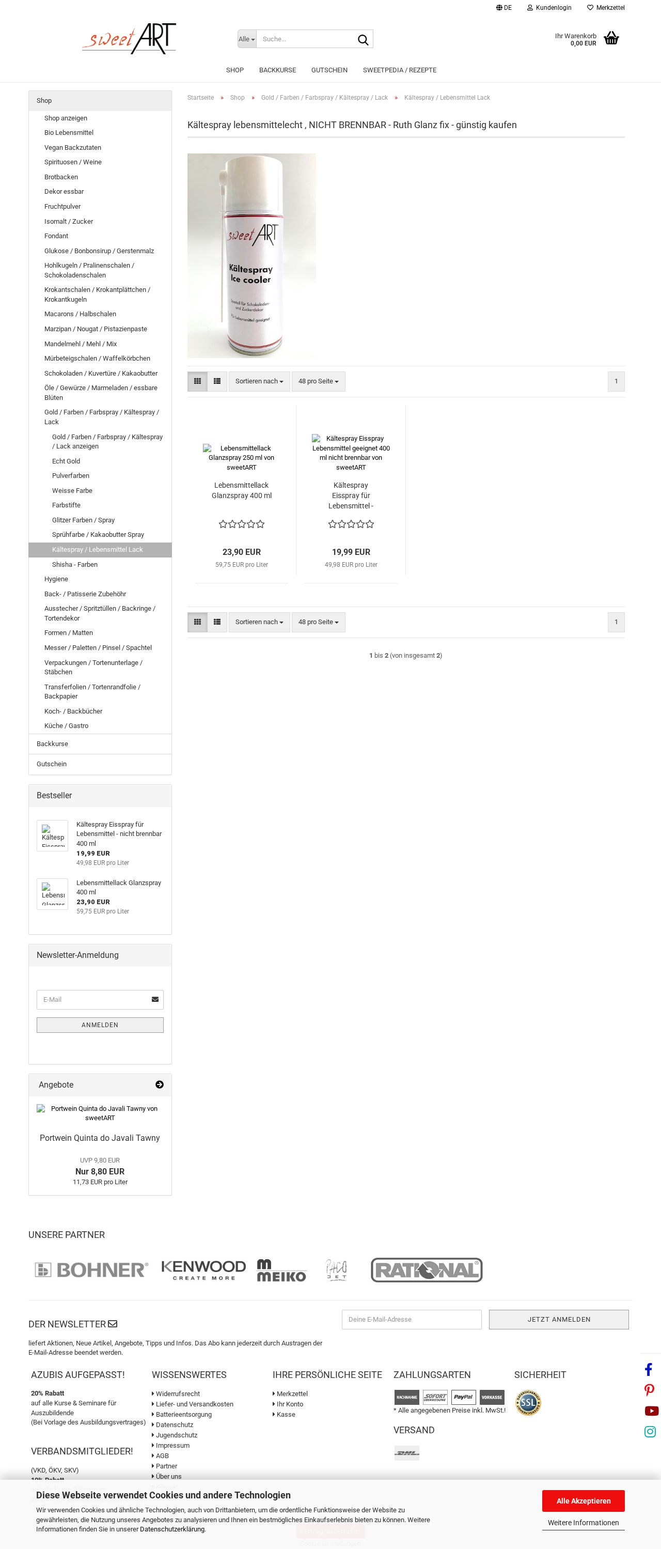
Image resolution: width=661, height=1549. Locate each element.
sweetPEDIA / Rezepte (399, 70)
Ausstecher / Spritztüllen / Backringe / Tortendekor (99, 613)
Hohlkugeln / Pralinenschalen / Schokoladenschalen (89, 270)
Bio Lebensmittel (68, 132)
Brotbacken (61, 177)
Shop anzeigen (65, 118)
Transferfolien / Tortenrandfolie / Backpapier (92, 692)
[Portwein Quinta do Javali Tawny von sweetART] (100, 1113)
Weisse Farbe (72, 490)
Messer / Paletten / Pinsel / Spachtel (98, 648)
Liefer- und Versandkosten (193, 1404)
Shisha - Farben (75, 564)
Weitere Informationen (583, 1523)
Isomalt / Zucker (68, 221)
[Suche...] (363, 39)
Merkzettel (609, 7)
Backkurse (277, 70)
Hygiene (56, 579)
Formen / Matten (68, 633)
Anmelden (100, 1025)
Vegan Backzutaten (72, 147)
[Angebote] (159, 1085)
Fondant (56, 236)
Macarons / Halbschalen (80, 314)
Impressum (172, 1445)
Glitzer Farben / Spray (83, 520)
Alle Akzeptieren (584, 1501)
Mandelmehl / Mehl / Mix (80, 344)
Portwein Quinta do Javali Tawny (100, 1138)
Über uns (168, 1476)
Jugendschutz (175, 1435)
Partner (165, 1466)
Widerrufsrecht (177, 1394)
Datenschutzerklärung (172, 1529)
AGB (161, 1456)
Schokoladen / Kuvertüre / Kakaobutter (101, 373)
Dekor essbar (64, 191)
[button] (504, 9)
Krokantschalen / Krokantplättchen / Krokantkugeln (97, 294)
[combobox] (259, 381)
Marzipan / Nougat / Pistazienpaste (95, 329)
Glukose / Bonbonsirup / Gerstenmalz (99, 251)
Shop (235, 70)
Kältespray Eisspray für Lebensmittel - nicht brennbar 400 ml (351, 496)
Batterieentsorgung (183, 1414)
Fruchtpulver (62, 206)
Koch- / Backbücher (73, 711)
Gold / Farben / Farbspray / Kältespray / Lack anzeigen (107, 442)
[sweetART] (129, 38)
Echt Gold (66, 461)
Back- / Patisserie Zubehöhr (85, 594)
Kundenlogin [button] (552, 7)
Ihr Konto (289, 1404)
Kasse (285, 1414)
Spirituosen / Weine (73, 162)
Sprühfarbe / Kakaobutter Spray (98, 534)
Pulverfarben (70, 475)
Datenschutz (173, 1425)
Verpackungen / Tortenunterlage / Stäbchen (93, 667)
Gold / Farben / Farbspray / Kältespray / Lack (101, 417)
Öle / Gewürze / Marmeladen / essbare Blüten (101, 392)
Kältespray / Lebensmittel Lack (97, 549)
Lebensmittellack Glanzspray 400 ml (242, 490)
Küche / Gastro (66, 726)
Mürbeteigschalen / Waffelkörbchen (97, 358)
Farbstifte (66, 505)
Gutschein (329, 70)
